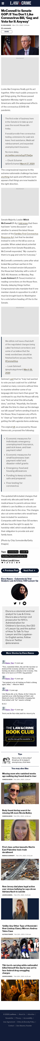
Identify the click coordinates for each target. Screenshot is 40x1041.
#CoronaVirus (11, 361)
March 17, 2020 (27, 164)
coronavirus (13, 552)
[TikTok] (7, 563)
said (12, 379)
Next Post (28, 570)
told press (23, 223)
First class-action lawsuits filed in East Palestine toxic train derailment (18, 849)
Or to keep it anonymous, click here (21, 761)
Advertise (31, 1014)
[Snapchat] (17, 563)
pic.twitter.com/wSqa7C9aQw (19, 155)
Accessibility (27, 1018)
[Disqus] (20, 687)
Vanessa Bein (7, 779)
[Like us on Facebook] (5, 563)
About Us (22, 1014)
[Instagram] (10, 563)
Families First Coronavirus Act (14, 556)
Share (6, 31)
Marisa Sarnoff (8, 855)
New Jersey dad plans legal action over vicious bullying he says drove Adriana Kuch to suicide (19, 889)
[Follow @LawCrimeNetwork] (14, 563)
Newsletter (9, 1018)
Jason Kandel (7, 895)
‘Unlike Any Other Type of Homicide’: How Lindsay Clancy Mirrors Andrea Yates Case (20, 928)
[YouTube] (2, 563)
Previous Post (12, 570)
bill (14, 427)
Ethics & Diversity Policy (25, 1022)
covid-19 (24, 552)
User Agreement (9, 1022)
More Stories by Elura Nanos (20, 653)
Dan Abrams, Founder (24, 1026)
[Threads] (12, 563)
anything (5, 177)
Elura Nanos (6, 25)
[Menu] (3, 3)
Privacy (18, 1018)
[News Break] (19, 563)
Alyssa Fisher (7, 934)
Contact (11, 1026)
